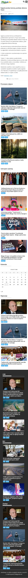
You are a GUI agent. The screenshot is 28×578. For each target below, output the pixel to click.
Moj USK (11, 13)
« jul (2, 291)
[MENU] (26, 2)
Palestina (16, 78)
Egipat (9, 78)
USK (2, 321)
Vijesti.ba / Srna (8, 75)
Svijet (4, 78)
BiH (4, 461)
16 (25, 279)
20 (14, 282)
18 (6, 282)
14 (18, 279)
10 (2, 279)
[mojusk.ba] (6, 2)
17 (2, 282)
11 (6, 279)
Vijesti (6, 111)
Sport (3, 365)
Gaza (13, 78)
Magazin (3, 193)
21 (18, 282)
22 (21, 282)
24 (2, 284)
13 (14, 279)
